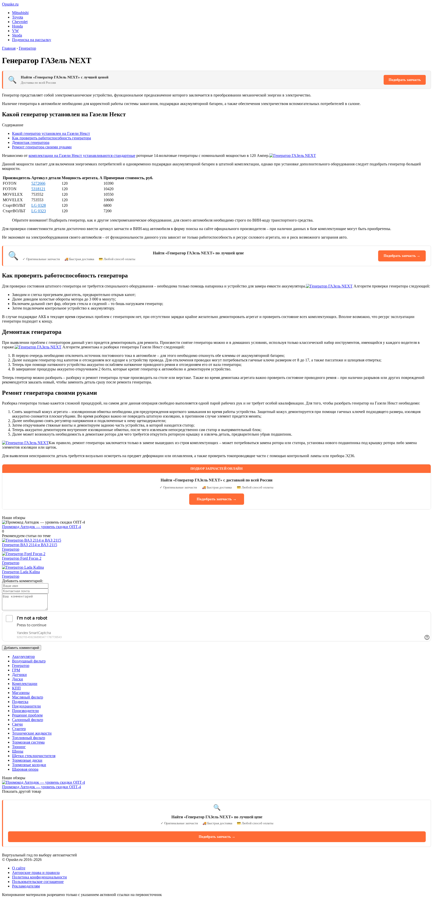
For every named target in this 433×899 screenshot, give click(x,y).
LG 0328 (38, 205)
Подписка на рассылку (31, 40)
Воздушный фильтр (29, 661)
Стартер (19, 729)
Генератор (10, 549)
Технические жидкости (32, 733)
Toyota (17, 17)
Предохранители (26, 706)
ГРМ (16, 670)
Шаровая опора (25, 769)
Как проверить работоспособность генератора (51, 138)
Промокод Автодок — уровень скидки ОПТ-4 (41, 527)
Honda (17, 26)
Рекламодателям (26, 886)
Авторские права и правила (36, 872)
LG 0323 (38, 211)
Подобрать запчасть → (402, 256)
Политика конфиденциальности (39, 877)
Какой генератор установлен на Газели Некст (51, 133)
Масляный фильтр (27, 697)
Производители (25, 711)
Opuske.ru (10, 4)
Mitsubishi (20, 13)
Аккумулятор (23, 656)
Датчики (19, 674)
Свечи (17, 724)
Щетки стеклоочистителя (33, 756)
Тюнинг (19, 747)
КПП (16, 688)
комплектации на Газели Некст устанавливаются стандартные (82, 155)
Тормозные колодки (29, 765)
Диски (17, 679)
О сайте (18, 868)
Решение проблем (27, 715)
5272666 (38, 183)
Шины (17, 751)
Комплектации (24, 683)
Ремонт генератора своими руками (42, 147)
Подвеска (20, 702)
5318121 (38, 189)
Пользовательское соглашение (38, 881)
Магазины (21, 692)
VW (15, 31)
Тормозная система (28, 742)
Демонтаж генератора (30, 142)
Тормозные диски (27, 760)
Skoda (17, 35)
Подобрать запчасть (405, 80)
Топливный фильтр (28, 738)
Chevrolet (20, 22)
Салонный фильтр (27, 720)
